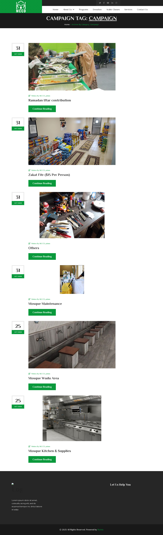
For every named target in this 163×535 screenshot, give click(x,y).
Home (55, 9)
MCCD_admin (45, 96)
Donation (97, 9)
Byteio (100, 529)
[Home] (17, 488)
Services (128, 9)
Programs (83, 9)
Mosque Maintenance (45, 304)
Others (33, 248)
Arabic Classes (113, 9)
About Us (67, 9)
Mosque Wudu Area (43, 378)
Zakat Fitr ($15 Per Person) (49, 175)
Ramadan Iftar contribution (49, 100)
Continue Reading (42, 108)
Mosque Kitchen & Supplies (49, 451)
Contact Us (142, 9)
